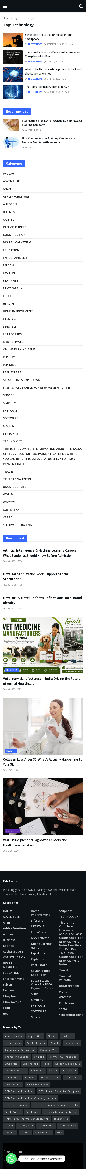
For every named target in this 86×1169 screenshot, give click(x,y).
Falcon (8, 265)
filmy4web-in (13, 288)
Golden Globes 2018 (67, 1063)
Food (7, 296)
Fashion (9, 273)
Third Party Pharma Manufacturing (27, 1118)
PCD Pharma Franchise (19, 1091)
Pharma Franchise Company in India (55, 1104)
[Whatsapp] (11, 1158)
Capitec (8, 219)
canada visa (72, 1043)
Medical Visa (72, 1077)
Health (8, 303)
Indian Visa (69, 1070)
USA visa (10, 1132)
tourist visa (61, 1118)
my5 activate (13, 342)
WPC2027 (9, 502)
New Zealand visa (37, 1084)
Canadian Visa (48, 1049)
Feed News (33, 1159)
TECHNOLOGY (12, 441)
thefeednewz (35, 44)
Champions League (17, 1056)
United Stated (67, 1125)
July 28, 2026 (12, 850)
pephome (9, 365)
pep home (10, 357)
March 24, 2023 (32, 130)
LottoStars (12, 334)
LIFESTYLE (9, 326)
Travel (8, 471)
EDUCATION (11, 250)
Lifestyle (9, 319)
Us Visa (25, 1132)
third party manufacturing (60, 1111)
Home (6, 18)
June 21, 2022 (53, 61)
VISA (59, 1132)
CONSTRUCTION (14, 235)
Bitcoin (52, 1036)
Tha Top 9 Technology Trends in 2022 (47, 87)
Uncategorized (15, 487)
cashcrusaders (14, 227)
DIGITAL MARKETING (17, 242)
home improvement (18, 311)
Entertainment (15, 258)
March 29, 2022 (54, 92)
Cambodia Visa (36, 1043)
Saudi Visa (32, 1111)
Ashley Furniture (16, 196)
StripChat (10, 433)
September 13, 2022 (56, 44)
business (67, 1036)
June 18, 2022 (53, 78)
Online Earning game (19, 349)
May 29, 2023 (30, 147)
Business (9, 212)
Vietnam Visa (43, 1132)
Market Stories (50, 1077)
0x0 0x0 (8, 173)
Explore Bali (30, 1063)
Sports (8, 426)
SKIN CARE (10, 410)
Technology (27, 18)
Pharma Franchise (16, 1104)
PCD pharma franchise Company (59, 1091)
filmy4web (10, 280)
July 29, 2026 (12, 770)
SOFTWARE (10, 418)
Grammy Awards (15, 1070)
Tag (15, 18)
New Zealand (13, 1084)
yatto (8, 517)
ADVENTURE (11, 181)
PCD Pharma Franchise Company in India (30, 1098)
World (8, 494)
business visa (13, 1043)
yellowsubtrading (17, 525)
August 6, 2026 (13, 689)
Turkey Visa (25, 1125)
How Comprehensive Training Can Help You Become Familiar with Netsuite (48, 140)
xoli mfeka (11, 510)
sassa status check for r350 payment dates (37, 387)
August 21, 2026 (14, 561)
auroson (10, 204)
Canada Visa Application (20, 1049)
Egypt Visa (11, 1063)
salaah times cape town (21, 380)
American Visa (14, 1036)
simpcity (9, 403)
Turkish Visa (46, 1125)
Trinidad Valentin (17, 479)
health (53, 1070)
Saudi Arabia (13, 1111)
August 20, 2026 (14, 584)
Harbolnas (37, 1070)
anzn (7, 189)
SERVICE (8, 395)
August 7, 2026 (13, 608)
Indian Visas (12, 1077)
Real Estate (12, 372)
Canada (54, 1043)
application (35, 1036)
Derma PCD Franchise (63, 1056)
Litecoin (30, 1077)
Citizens (39, 1056)
